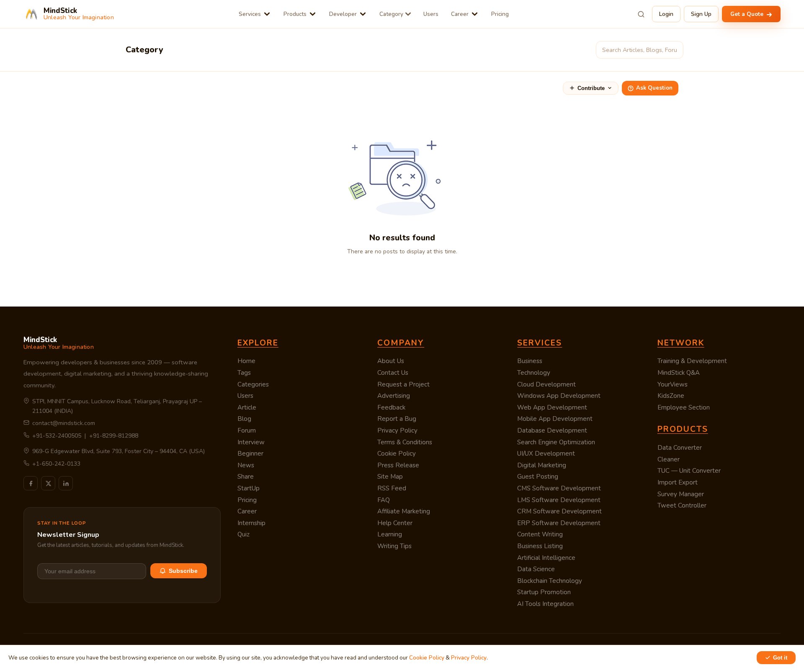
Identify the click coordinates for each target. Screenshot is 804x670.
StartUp (248, 488)
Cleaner (668, 459)
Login (666, 14)
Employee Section (683, 407)
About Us (390, 361)
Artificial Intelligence (546, 558)
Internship (251, 523)
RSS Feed (391, 488)
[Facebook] (30, 483)
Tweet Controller (681, 505)
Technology (533, 372)
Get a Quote (747, 14)
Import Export (677, 482)
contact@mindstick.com (63, 423)
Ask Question (654, 88)
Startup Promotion (544, 592)
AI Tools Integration (545, 604)
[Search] (641, 14)
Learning (389, 534)
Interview (251, 442)
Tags (244, 372)
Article (246, 407)
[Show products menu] (313, 14)
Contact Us (392, 372)
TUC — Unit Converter (689, 470)
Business (529, 361)
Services (250, 14)
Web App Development (552, 407)
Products (295, 14)
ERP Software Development (558, 523)
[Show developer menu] (363, 14)
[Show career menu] (475, 14)
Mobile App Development (555, 419)
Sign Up (701, 14)
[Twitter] (48, 483)
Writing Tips (394, 546)
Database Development (552, 430)
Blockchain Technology (549, 581)
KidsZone (670, 396)
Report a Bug (396, 419)
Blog (244, 419)
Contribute (591, 88)
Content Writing (540, 534)
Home (246, 361)
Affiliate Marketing (403, 511)
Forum (246, 430)
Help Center (394, 523)
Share (245, 476)
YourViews (672, 384)
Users (430, 14)
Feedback (391, 407)
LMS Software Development (558, 500)
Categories (253, 384)
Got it (780, 658)
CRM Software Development (559, 511)
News (245, 465)
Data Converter (679, 447)
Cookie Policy (396, 453)
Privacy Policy (397, 430)
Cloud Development (546, 384)
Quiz (243, 534)
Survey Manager (680, 494)
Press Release (398, 465)
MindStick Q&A (678, 372)
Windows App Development (558, 396)
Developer (343, 14)
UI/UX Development (546, 453)
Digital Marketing (541, 465)
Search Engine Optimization (556, 442)
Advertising (393, 396)
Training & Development (692, 361)
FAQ (383, 500)
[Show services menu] (267, 14)
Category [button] (391, 14)
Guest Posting (537, 476)
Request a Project (403, 384)
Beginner (250, 453)
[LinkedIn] (66, 483)
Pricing (500, 14)
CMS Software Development (559, 488)
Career (460, 14)
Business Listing (540, 546)
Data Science (536, 569)
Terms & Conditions (404, 442)
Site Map (390, 476)
